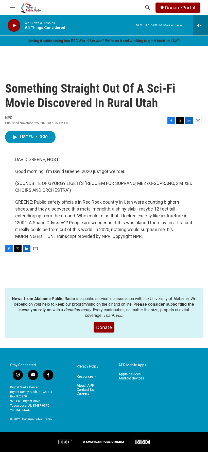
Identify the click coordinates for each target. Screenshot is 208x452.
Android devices (131, 378)
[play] (14, 25)
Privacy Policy (87, 366)
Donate (104, 327)
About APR (85, 386)
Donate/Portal (180, 7)
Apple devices (129, 374)
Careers (83, 393)
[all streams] (200, 25)
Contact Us (85, 390)
